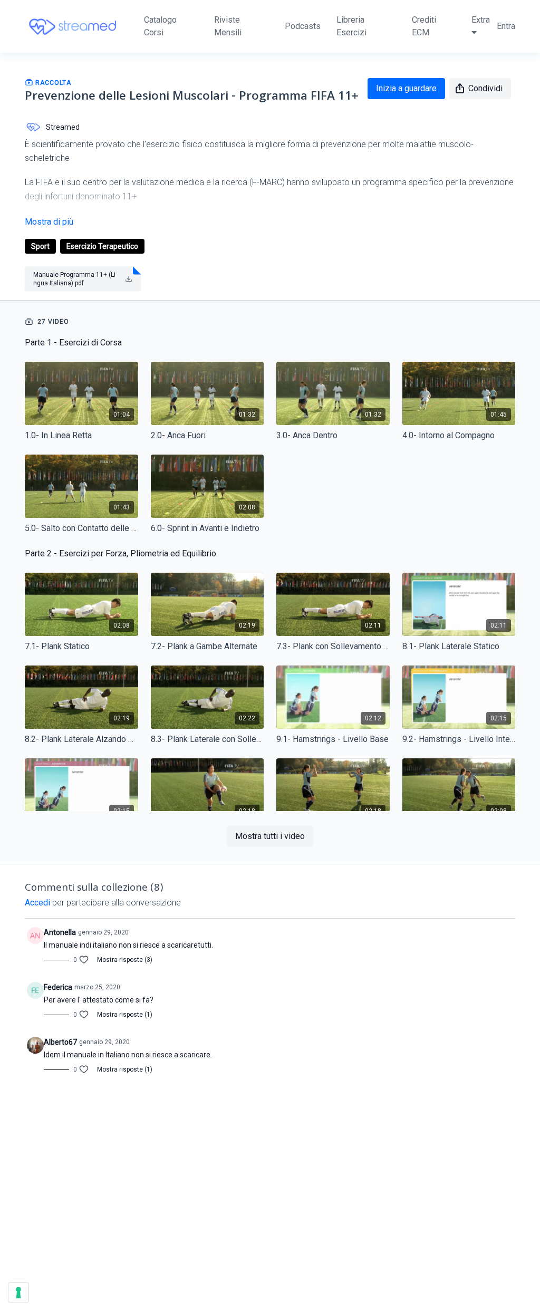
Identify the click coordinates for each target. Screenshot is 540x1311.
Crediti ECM (424, 26)
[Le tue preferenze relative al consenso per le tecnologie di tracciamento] (18, 1293)
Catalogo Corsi (160, 26)
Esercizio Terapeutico (102, 246)
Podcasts (303, 26)
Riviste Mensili (228, 26)
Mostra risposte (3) (124, 959)
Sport (40, 246)
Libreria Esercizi (351, 26)
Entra (506, 26)
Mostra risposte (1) (124, 1014)
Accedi (37, 903)
